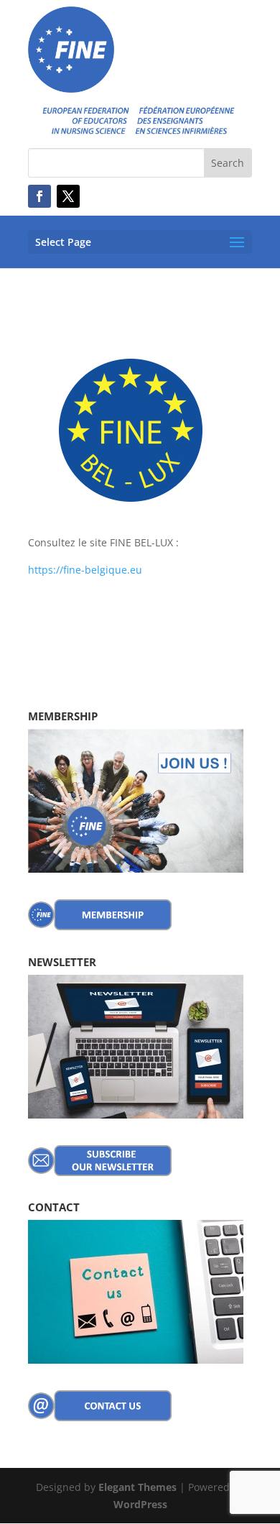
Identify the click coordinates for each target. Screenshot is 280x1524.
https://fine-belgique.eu (85, 570)
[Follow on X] (68, 196)
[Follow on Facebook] (39, 196)
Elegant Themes (137, 1487)
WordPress (140, 1504)
